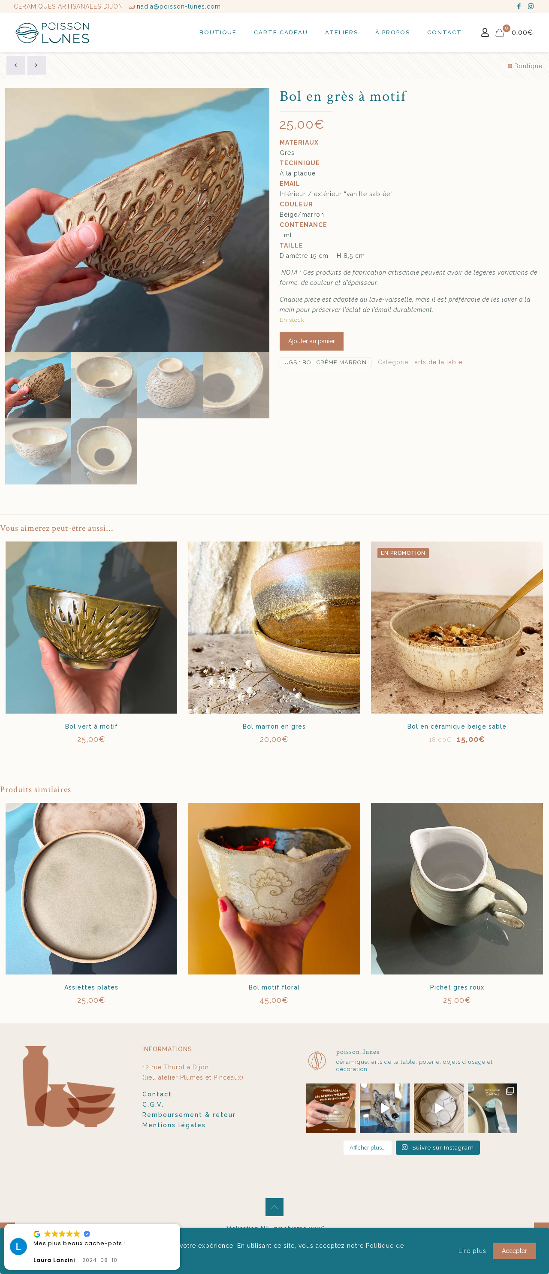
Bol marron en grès (274, 726)
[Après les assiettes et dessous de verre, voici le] (493, 1108)
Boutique (528, 66)
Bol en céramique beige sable (457, 726)
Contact (157, 1094)
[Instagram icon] (530, 6)
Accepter (514, 1250)
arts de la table (438, 362)
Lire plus (472, 1250)
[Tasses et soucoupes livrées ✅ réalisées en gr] (439, 1108)
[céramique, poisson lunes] (53, 32)
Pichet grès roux (457, 987)
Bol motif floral (274, 987)
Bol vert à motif (91, 726)
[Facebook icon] (519, 6)
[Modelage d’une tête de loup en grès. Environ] (385, 1108)
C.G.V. (153, 1104)
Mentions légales (174, 1125)
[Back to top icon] (274, 1207)
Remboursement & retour (189, 1114)
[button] (56, 1224)
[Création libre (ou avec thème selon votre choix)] (331, 1108)
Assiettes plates (91, 987)
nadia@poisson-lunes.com (179, 6)
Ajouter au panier (311, 341)
